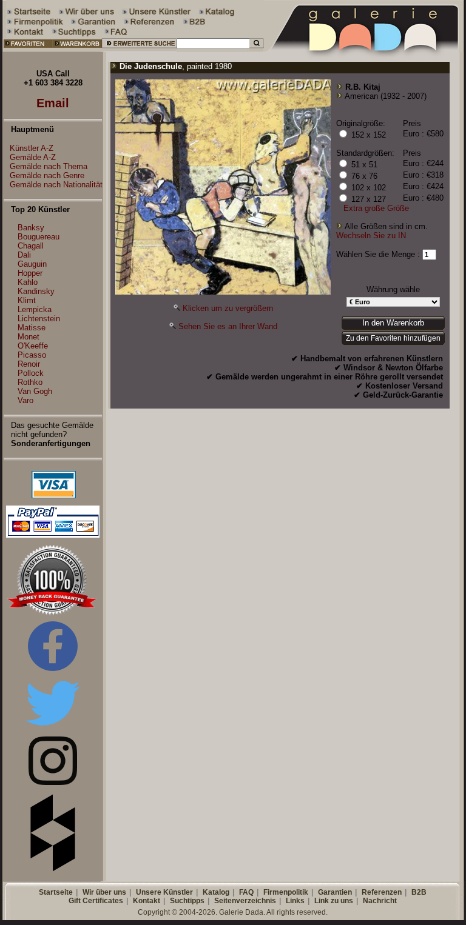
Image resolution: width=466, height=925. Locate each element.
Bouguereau (38, 236)
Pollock (31, 373)
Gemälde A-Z (33, 157)
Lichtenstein (39, 318)
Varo (25, 400)
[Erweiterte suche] (139, 49)
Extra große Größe (376, 208)
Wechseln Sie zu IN (371, 235)
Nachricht (380, 901)
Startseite (56, 892)
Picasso (32, 354)
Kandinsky (36, 291)
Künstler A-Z (31, 148)
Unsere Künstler (164, 892)
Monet (28, 336)
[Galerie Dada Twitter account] (52, 727)
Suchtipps (187, 901)
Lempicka (35, 309)
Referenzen (382, 892)
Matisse (32, 327)
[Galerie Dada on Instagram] (53, 782)
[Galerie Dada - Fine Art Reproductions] (364, 49)
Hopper (30, 273)
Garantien (335, 892)
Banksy (31, 227)
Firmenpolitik (285, 892)
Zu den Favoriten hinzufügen (393, 338)
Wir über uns (104, 892)
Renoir (29, 364)
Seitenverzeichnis (245, 901)
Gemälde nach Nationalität (56, 184)
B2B (419, 892)
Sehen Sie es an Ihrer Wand (227, 326)
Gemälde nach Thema (48, 166)
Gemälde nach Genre (47, 175)
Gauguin (32, 264)
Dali (24, 254)
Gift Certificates (96, 901)
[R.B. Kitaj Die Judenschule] (223, 291)
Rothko (30, 382)
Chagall (31, 245)
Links (295, 901)
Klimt (27, 300)
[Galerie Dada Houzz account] (53, 868)
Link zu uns (333, 901)
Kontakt (146, 901)
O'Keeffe (33, 345)
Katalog (216, 892)
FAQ (246, 892)
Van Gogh (35, 391)
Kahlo (28, 282)
